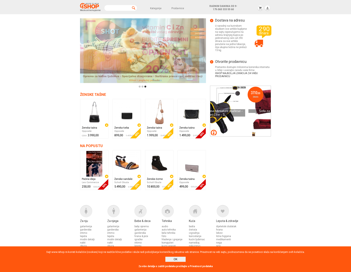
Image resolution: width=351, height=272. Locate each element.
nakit (83, 242)
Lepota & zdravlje (227, 221)
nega (219, 242)
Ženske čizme (155, 179)
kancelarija (195, 236)
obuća (83, 246)
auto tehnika (169, 229)
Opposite (87, 131)
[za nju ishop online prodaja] (93, 212)
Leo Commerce (90, 182)
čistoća (193, 229)
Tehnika (167, 221)
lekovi (219, 233)
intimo (83, 233)
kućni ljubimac (197, 239)
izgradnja (194, 233)
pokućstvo (194, 246)
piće (218, 246)
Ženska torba (121, 127)
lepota (83, 236)
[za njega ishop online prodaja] (120, 212)
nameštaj (194, 242)
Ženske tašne (93, 94)
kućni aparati (169, 246)
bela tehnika (168, 233)
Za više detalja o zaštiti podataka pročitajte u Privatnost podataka (176, 266)
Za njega (112, 221)
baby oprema (141, 226)
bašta (192, 226)
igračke (138, 239)
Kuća (192, 221)
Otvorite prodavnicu (231, 62)
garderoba (85, 229)
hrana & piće (141, 236)
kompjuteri (167, 242)
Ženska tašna (89, 127)
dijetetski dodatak (226, 226)
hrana (219, 229)
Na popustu (91, 146)
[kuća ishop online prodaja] (202, 212)
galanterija (86, 226)
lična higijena (223, 236)
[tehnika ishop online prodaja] (175, 212)
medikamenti (223, 239)
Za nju (84, 221)
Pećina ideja (88, 179)
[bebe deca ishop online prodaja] (148, 212)
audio (165, 226)
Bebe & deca (142, 221)
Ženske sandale (123, 179)
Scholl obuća (121, 182)
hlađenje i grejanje (172, 239)
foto (164, 236)
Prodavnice (177, 8)
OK (176, 259)
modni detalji (87, 239)
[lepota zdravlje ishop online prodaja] (229, 212)
